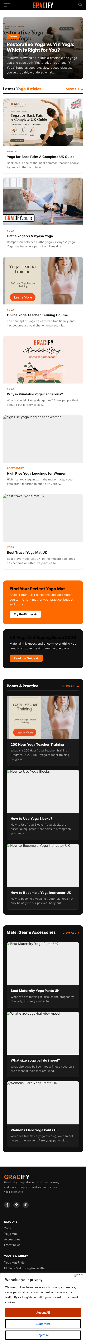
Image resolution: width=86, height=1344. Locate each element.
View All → (74, 89)
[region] (43, 1308)
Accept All (43, 1312)
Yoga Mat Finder (15, 1262)
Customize (43, 1324)
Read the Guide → (26, 658)
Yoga (7, 1228)
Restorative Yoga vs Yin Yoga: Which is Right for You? (40, 47)
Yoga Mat (10, 1233)
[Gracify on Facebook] (7, 1205)
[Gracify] (43, 7)
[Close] (79, 1275)
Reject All (43, 1335)
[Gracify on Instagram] (26, 1205)
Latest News (12, 1245)
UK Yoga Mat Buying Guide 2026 (25, 1268)
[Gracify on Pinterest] (16, 1205)
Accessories (12, 1239)
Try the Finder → (25, 614)
